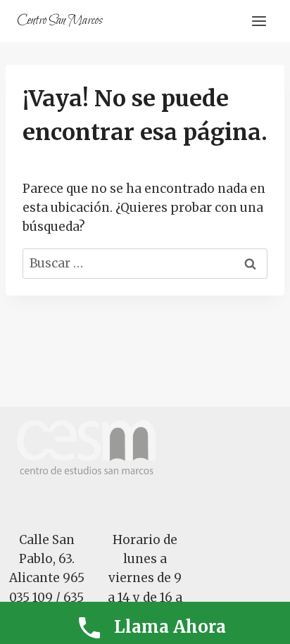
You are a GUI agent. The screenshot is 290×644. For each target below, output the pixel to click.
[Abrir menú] (258, 20)
